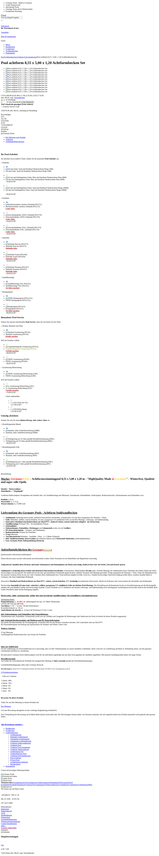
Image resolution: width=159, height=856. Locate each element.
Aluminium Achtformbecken (20, 741)
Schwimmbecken (31, 783)
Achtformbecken (12, 51)
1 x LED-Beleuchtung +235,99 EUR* (18, 410)
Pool (2, 57)
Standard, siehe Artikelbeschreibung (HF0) (21, 455)
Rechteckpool (15, 764)
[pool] (3, 15)
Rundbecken (10, 47)
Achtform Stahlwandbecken (20, 743)
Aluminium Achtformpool (19, 739)
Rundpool (21, 785)
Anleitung (9, 139)
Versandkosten (19, 98)
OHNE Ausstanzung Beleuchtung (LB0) (21, 376)
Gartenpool (73, 785)
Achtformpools (15, 735)
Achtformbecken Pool (18, 754)
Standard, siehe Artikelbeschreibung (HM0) (22, 433)
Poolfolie (13, 785)
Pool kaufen (64, 783)
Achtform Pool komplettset (20, 747)
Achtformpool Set (16, 752)
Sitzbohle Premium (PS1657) (16, 271)
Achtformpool (83, 785)
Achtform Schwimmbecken (27, 57)
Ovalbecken (10, 49)
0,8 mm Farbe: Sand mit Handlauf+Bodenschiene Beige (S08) (28, 171)
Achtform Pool (15, 745)
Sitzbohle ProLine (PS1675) (16, 247)
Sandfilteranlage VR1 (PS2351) (17, 287)
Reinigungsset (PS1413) (14, 311)
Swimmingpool (18, 783)
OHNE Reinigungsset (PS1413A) (18, 300)
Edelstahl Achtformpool (19, 737)
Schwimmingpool (39, 785)
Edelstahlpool (55, 783)
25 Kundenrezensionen (9, 672)
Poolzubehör (10, 53)
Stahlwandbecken (52, 785)
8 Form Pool (14, 760)
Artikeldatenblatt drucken (15, 142)
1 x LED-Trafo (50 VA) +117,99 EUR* (19, 404)
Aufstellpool (64, 785)
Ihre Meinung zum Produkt (15, 137)
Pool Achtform (15, 758)
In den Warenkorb (27, 102)
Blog (90, 785)
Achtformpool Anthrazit (19, 762)
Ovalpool (28, 785)
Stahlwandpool (43, 783)
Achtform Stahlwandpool (19, 749)
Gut (2, 845)
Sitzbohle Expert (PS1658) (15, 259)
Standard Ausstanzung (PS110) (17, 335)
